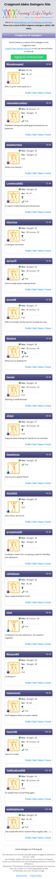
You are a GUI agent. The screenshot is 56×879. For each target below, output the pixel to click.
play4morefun (14, 145)
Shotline (11, 338)
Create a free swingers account (18, 48)
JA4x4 (9, 416)
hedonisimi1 (13, 693)
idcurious (11, 222)
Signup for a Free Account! (29, 57)
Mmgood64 (12, 654)
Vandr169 (11, 732)
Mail (34, 93)
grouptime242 (14, 532)
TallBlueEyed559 (15, 770)
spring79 (11, 261)
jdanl (9, 612)
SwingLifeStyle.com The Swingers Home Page (33, 22)
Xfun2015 (11, 493)
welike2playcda (15, 809)
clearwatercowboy (16, 103)
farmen (10, 377)
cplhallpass (12, 574)
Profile (28, 93)
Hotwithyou (13, 454)
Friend (48, 93)
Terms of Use (21, 875)
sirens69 (11, 299)
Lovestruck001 (14, 183)
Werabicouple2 (14, 64)
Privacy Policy (36, 875)
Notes (40, 93)
